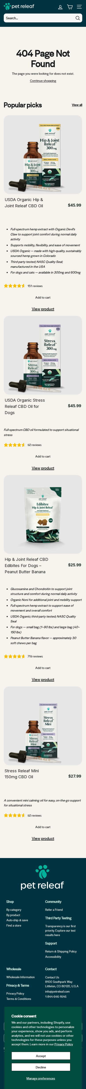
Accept (41, 1056)
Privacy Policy (63, 1044)
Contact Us (52, 977)
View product (43, 308)
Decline (41, 1067)
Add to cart (42, 297)
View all (77, 104)
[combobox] (43, 18)
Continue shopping (43, 80)
